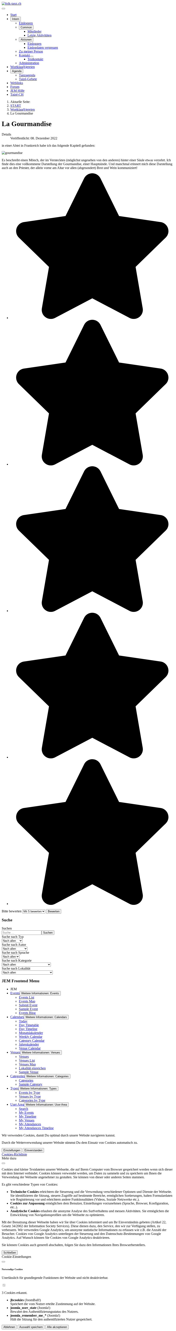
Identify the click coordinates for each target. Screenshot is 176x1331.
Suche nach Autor (14, 944)
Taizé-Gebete (28, 79)
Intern (15, 19)
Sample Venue (28, 1072)
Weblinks (16, 83)
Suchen (7, 928)
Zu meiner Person (31, 51)
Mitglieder (34, 31)
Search (23, 1109)
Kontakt (24, 55)
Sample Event (28, 1009)
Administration (29, 63)
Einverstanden (33, 1150)
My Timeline (27, 1116)
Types (14, 1088)
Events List (26, 997)
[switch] (4, 1285)
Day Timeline (28, 1029)
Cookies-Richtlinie (14, 1154)
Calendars (17, 1017)
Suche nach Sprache (15, 952)
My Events (26, 1112)
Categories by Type (32, 1100)
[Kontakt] (31, 56)
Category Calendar (31, 1040)
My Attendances (30, 1124)
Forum (14, 87)
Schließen (9, 1252)
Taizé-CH (17, 94)
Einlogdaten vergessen (42, 47)
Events (15, 993)
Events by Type (29, 1092)
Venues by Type (30, 1096)
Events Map (27, 1001)
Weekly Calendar (30, 1036)
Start (13, 15)
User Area (17, 1104)
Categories (17, 1076)
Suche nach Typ (13, 937)
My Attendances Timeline (36, 1128)
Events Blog (27, 1013)
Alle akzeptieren (57, 1327)
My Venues (26, 1120)
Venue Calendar (30, 1048)
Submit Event (28, 1005)
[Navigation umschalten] (3, 8)
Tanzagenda (27, 75)
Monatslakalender (31, 1033)
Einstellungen (11, 1150)
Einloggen (26, 23)
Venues (15, 1052)
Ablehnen (9, 1327)
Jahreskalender (29, 1044)
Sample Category (30, 1084)
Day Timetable (29, 1025)
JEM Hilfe (17, 90)
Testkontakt (35, 59)
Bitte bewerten (11, 911)
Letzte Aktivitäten (39, 35)
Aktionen (26, 39)
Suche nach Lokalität (16, 968)
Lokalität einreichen (32, 1068)
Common (26, 27)
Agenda (16, 71)
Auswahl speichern (31, 1327)
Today (23, 1021)
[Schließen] (3, 1163)
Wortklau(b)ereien (22, 67)
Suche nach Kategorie (17, 960)
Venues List (27, 1060)
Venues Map (27, 1064)
